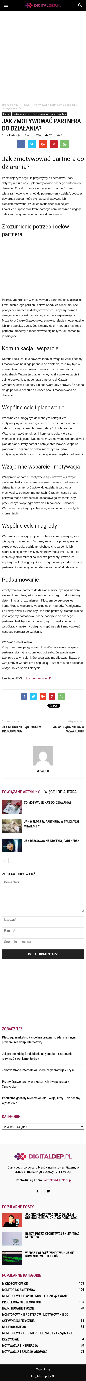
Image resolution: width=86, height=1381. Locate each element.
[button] (80, 5)
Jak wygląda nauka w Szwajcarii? (68, 729)
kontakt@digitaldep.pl (57, 1180)
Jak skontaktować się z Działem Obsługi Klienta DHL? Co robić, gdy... (51, 1216)
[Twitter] (48, 1191)
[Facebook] (38, 1191)
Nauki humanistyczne (18, 1308)
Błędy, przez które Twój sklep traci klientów (52, 1235)
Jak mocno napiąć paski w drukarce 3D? (21, 729)
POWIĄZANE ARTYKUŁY (21, 791)
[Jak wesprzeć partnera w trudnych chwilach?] (12, 826)
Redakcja (14, 135)
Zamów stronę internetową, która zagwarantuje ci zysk (38, 1070)
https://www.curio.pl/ (37, 678)
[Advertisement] (43, 56)
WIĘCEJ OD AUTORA (60, 791)
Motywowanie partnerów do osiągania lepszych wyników (39, 114)
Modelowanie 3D (14, 1327)
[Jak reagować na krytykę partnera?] (12, 845)
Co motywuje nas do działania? (47, 802)
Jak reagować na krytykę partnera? (51, 841)
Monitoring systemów (18, 1290)
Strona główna (10, 104)
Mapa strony (43, 1369)
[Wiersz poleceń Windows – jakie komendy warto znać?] (12, 1258)
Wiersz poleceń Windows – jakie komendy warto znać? (49, 1254)
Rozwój (6, 114)
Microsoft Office (15, 1284)
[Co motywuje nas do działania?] (12, 807)
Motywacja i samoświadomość (24, 1352)
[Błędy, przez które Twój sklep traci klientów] (12, 1239)
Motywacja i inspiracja (20, 1345)
